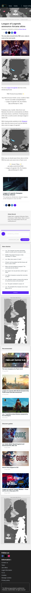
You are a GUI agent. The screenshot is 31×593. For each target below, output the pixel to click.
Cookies (4, 575)
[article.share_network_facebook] (6, 33)
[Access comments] (15, 33)
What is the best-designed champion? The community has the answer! (15, 267)
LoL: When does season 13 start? (13, 259)
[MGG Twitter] (6, 556)
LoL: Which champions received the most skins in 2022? (16, 276)
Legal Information (7, 570)
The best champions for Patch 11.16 (12, 369)
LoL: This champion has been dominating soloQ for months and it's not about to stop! (15, 251)
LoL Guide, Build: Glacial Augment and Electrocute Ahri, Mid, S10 (13, 444)
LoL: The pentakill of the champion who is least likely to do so (16, 287)
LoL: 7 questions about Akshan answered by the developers (15, 414)
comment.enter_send (14, 239)
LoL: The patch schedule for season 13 (14, 283)
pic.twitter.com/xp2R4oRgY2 (18, 99)
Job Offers (5, 567)
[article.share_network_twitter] (9, 33)
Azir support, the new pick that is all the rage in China (16, 271)
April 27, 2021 (19, 103)
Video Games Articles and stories (12, 19)
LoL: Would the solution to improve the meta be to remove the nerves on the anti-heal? (16, 280)
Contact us (5, 562)
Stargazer (24, 121)
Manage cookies (6, 578)
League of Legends (12, 87)
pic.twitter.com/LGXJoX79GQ (15, 166)
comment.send (25, 239)
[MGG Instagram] (9, 556)
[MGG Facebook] (3, 556)
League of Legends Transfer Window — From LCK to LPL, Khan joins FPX (15, 490)
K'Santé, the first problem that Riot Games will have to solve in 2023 (16, 263)
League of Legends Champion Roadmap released (12, 194)
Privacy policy (6, 580)
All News (15, 292)
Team (3, 565)
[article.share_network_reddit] (12, 33)
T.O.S (3, 572)
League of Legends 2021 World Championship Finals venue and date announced (15, 391)
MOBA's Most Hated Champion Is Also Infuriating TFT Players (14, 255)
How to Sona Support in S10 (10, 467)
